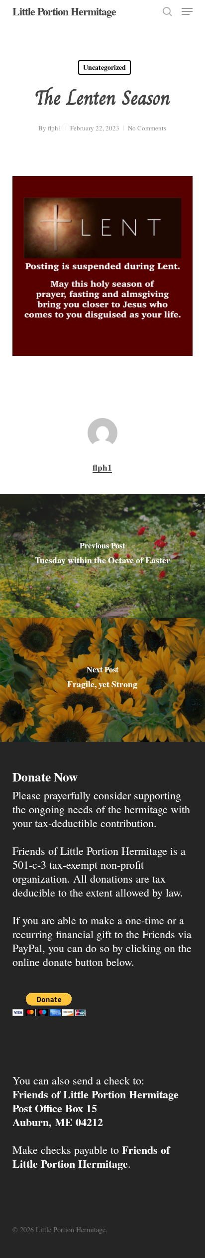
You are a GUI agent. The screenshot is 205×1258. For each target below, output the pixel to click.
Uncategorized (104, 67)
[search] (167, 11)
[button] (187, 11)
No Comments (147, 127)
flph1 (55, 127)
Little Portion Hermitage (64, 11)
